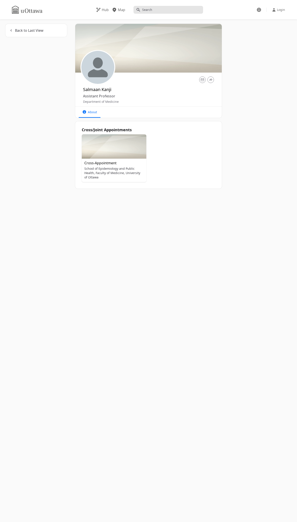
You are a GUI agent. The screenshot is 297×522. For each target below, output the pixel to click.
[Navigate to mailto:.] (202, 79)
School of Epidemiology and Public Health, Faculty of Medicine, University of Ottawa (112, 172)
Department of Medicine (101, 102)
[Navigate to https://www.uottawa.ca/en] (27, 9)
